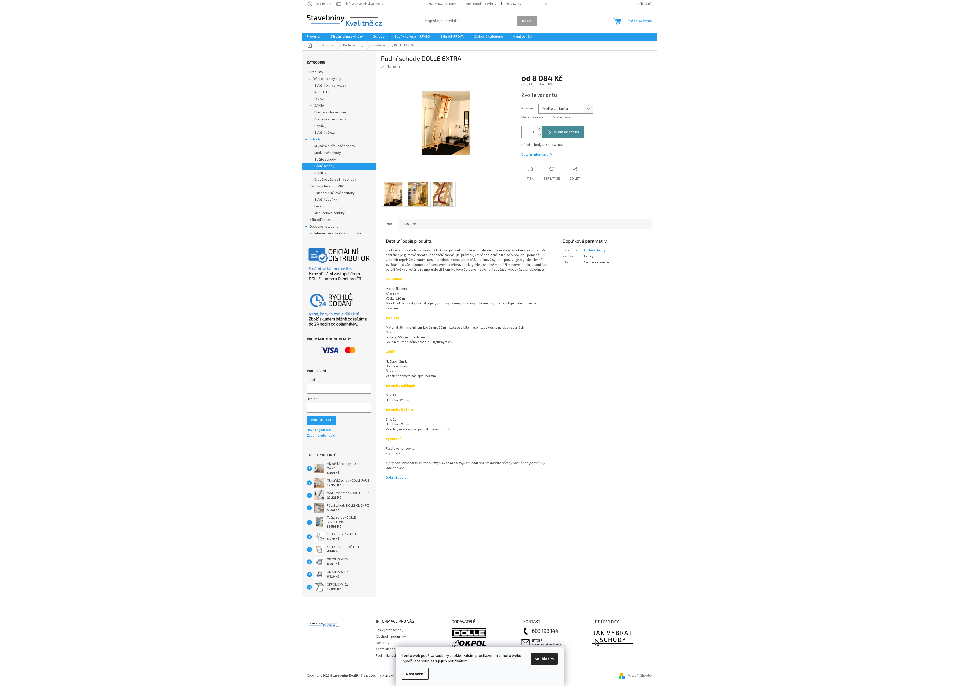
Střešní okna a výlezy (325, 78)
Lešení (319, 206)
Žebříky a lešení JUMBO (327, 186)
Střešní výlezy (325, 132)
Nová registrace (319, 430)
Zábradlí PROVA (321, 219)
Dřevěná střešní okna (330, 119)
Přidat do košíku (566, 132)
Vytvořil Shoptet (640, 675)
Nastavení (415, 674)
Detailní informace (535, 154)
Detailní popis (396, 477)
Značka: (391, 66)
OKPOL (319, 98)
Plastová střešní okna (330, 112)
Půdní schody (324, 166)
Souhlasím (544, 659)
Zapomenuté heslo (321, 435)
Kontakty (513, 4)
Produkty (316, 72)
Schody (315, 139)
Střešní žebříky (325, 199)
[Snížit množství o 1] (539, 135)
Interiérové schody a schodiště (337, 233)
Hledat (527, 21)
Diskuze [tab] (410, 223)
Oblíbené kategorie (324, 226)
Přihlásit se (321, 420)
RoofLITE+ (322, 92)
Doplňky (320, 126)
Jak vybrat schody (441, 4)
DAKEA (319, 105)
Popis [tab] (390, 223)
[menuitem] (314, 37)
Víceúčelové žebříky (329, 213)
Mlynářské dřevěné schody (334, 146)
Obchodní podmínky (481, 4)
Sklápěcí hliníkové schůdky (334, 193)
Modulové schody (327, 152)
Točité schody (325, 159)
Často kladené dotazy (392, 649)
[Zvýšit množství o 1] (539, 129)
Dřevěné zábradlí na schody (335, 179)
